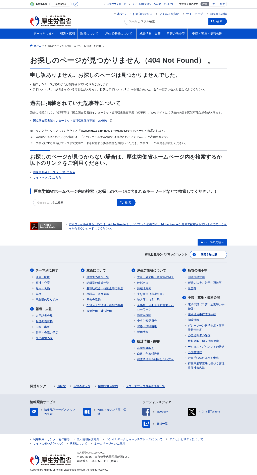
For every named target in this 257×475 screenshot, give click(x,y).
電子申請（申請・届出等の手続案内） (206, 306)
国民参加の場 (218, 13)
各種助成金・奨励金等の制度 (105, 288)
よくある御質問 (169, 13)
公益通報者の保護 (199, 335)
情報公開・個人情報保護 (203, 341)
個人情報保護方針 (88, 439)
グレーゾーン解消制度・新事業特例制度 (206, 327)
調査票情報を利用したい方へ (155, 359)
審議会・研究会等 (98, 294)
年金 (38, 294)
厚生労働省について (151, 270)
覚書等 (192, 288)
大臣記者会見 (44, 315)
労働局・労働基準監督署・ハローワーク (155, 307)
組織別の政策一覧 (98, 282)
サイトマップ (194, 13)
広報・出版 (43, 327)
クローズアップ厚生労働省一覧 (145, 386)
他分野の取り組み (47, 299)
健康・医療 (43, 277)
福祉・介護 (43, 282)
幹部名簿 (142, 282)
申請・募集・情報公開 (204, 297)
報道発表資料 (44, 321)
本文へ (121, 13)
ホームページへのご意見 (109, 443)
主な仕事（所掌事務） (151, 294)
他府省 (61, 386)
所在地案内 (144, 288)
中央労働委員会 (147, 320)
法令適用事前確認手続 (202, 314)
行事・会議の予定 (47, 332)
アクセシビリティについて (186, 439)
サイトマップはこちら (47, 177)
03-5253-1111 (99, 461)
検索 (219, 21)
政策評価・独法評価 (99, 310)
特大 (222, 4)
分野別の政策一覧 (98, 277)
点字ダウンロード (116, 4)
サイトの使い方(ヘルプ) (48, 443)
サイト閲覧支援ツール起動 (146, 4)
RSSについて (78, 443)
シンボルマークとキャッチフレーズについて (134, 439)
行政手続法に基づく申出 (203, 357)
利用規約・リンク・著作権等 (51, 439)
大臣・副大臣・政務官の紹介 (155, 277)
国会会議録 (94, 299)
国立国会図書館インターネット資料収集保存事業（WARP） (71, 120)
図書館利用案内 (108, 386)
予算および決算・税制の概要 (105, 305)
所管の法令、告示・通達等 (205, 282)
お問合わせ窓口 (142, 13)
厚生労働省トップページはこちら (54, 172)
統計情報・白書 (148, 341)
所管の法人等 (81, 386)
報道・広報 (44, 309)
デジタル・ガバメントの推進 (206, 346)
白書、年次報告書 (148, 353)
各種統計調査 (145, 348)
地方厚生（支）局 (148, 299)
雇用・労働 (43, 288)
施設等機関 (144, 315)
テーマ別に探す (47, 270)
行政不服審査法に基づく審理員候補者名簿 (206, 365)
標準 (204, 4)
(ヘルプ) (168, 4)
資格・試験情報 (147, 326)
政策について (96, 270)
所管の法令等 (197, 270)
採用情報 (142, 332)
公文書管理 (195, 352)
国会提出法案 (196, 277)
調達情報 (193, 319)
